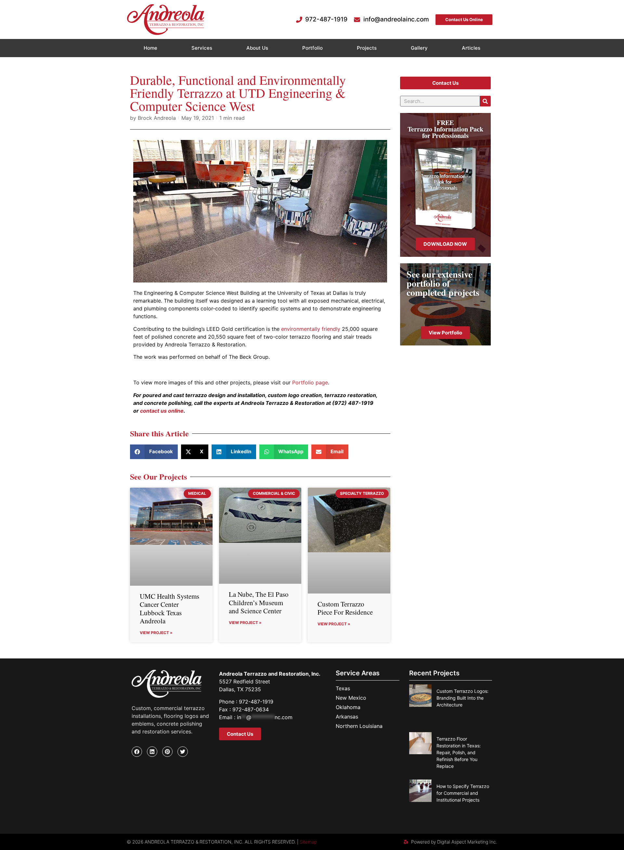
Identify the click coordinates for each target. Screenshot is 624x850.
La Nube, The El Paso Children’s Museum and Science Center (259, 602)
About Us (257, 48)
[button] (154, 451)
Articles (471, 48)
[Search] (485, 101)
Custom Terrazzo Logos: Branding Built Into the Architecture (462, 697)
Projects (367, 48)
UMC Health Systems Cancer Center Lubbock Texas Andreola (169, 608)
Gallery (419, 48)
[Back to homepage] (165, 19)
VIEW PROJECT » (156, 632)
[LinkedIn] (152, 751)
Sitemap (308, 841)
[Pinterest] (167, 751)
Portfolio (312, 48)
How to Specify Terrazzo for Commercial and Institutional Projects (462, 793)
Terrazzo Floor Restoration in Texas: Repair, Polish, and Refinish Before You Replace (458, 752)
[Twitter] (182, 751)
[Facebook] (137, 751)
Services (201, 48)
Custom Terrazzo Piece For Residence (345, 608)
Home (150, 48)
